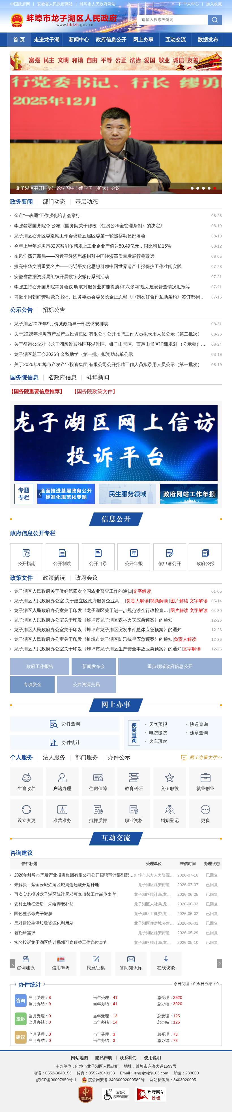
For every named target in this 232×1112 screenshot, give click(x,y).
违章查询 (199, 732)
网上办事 (143, 39)
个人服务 (21, 757)
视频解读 (159, 600)
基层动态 (86, 201)
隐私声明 (103, 1057)
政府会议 (86, 578)
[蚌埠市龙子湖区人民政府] (63, 16)
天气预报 (158, 724)
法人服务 (54, 757)
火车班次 (158, 741)
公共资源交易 (86, 684)
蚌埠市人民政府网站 (97, 4)
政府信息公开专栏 (32, 533)
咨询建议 (21, 853)
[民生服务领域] (127, 493)
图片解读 (179, 600)
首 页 (19, 39)
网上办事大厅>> (206, 757)
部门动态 (54, 201)
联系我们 (128, 1057)
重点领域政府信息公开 (170, 666)
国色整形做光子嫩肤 (33, 913)
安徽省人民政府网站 (55, 4)
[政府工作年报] (189, 493)
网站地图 (79, 1057)
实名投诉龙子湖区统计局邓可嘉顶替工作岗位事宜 (61, 942)
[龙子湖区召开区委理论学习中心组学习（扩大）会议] (116, 134)
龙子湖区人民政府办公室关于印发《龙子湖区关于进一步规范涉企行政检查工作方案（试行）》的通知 (91, 610)
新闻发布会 (93, 666)
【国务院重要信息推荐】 (37, 391)
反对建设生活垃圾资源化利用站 (44, 923)
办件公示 (119, 757)
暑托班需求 (24, 932)
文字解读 (142, 591)
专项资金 (32, 684)
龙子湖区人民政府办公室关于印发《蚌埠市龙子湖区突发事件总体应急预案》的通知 (98, 629)
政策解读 (54, 578)
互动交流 (176, 39)
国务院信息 (24, 377)
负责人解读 (137, 600)
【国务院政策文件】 (95, 391)
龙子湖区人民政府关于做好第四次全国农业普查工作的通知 (73, 591)
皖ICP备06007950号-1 (56, 1080)
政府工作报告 (39, 666)
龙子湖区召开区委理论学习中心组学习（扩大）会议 (68, 188)
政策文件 (21, 578)
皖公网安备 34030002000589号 (116, 1080)
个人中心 (191, 4)
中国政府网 (20, 4)
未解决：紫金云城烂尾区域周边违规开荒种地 (56, 884)
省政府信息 (62, 377)
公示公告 (21, 310)
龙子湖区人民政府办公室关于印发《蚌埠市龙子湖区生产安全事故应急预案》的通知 (98, 648)
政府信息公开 (111, 39)
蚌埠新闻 (98, 377)
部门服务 (86, 757)
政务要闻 (21, 201)
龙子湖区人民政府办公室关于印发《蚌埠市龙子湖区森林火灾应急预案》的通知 (93, 620)
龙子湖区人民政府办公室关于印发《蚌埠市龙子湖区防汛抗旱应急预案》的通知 (93, 639)
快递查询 (199, 724)
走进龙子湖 (46, 39)
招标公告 (54, 310)
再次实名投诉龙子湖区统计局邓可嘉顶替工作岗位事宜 (65, 894)
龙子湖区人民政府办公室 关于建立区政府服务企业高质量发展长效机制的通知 (69, 600)
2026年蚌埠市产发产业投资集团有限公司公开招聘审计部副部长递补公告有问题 (74, 875)
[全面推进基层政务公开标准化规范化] (66, 493)
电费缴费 (158, 732)
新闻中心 (79, 39)
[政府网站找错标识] (151, 1094)
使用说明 (152, 1057)
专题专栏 (23, 494)
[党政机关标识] (86, 1094)
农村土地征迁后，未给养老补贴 (44, 903)
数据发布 (208, 39)
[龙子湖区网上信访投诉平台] (116, 442)
